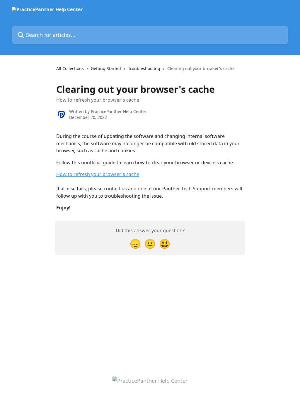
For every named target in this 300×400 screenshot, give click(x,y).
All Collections (70, 68)
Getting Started (106, 68)
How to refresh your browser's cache (97, 174)
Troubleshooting (144, 68)
